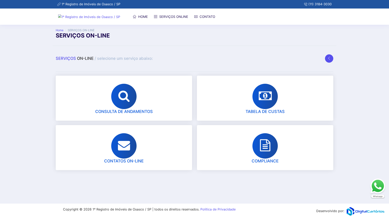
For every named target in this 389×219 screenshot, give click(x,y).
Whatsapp (378, 188)
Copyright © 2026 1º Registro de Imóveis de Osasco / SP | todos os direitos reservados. (149, 209)
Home (59, 30)
